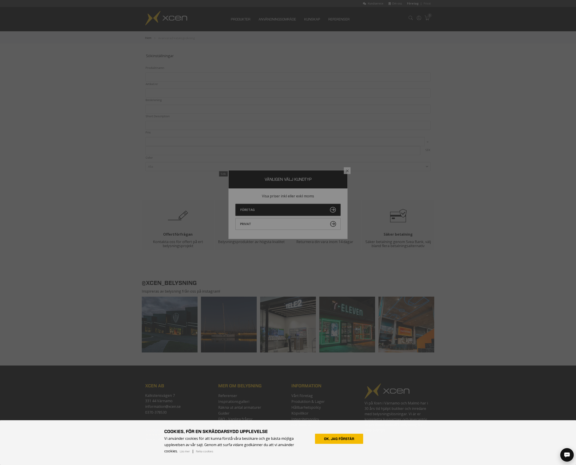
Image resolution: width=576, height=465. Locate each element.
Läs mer (185, 451)
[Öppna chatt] (567, 455)
